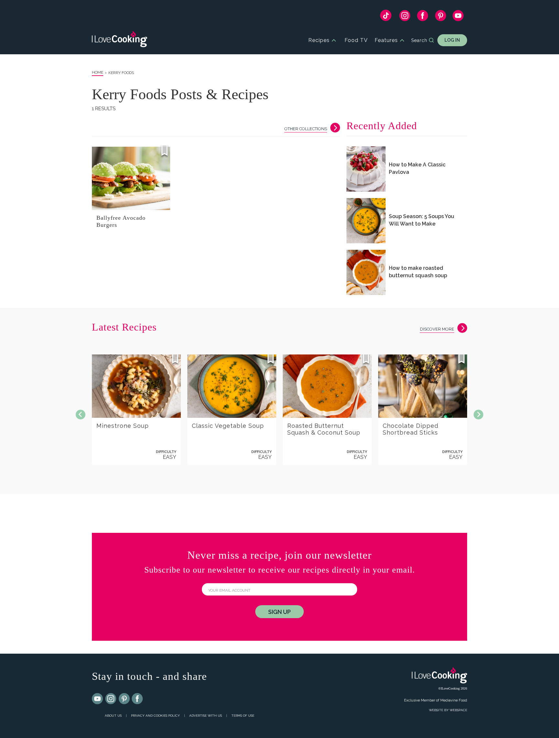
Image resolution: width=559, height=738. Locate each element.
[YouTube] (458, 17)
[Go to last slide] (80, 414)
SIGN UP (279, 611)
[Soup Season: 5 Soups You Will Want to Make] (366, 220)
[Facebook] (423, 17)
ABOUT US (113, 715)
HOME (97, 72)
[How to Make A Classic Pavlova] (366, 169)
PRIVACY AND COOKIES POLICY (155, 715)
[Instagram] (405, 17)
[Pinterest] (440, 17)
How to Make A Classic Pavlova (417, 168)
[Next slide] (478, 414)
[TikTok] (386, 16)
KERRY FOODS (121, 72)
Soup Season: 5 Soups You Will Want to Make (421, 220)
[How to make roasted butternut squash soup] (366, 272)
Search (419, 40)
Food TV (356, 40)
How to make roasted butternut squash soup (418, 272)
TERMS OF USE (242, 715)
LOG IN (452, 40)
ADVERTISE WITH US (205, 715)
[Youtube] (98, 699)
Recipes (319, 40)
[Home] (119, 40)
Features (386, 40)
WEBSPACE (458, 710)
